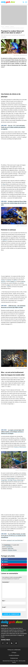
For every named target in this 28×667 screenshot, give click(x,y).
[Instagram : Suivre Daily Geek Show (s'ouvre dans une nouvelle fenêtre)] (7, 643)
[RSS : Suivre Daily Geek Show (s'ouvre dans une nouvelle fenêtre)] (11, 643)
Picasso (15, 480)
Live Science (9, 546)
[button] (26, 2)
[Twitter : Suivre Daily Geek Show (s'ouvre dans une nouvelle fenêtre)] (16, 643)
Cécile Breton (7, 545)
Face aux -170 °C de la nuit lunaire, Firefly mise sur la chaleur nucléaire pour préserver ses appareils (13, 127)
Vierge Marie (4, 480)
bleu (12, 548)
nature (9, 548)
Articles (15, 550)
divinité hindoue (11, 478)
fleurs (4, 184)
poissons (3, 281)
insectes (9, 279)
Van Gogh (10, 480)
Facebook (6, 559)
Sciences (10, 550)
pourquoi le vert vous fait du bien (15, 540)
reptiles (15, 279)
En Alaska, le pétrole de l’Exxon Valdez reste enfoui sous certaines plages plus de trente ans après (13, 203)
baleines (23, 281)
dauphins (12, 281)
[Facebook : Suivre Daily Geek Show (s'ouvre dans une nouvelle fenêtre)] (2, 643)
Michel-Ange (20, 480)
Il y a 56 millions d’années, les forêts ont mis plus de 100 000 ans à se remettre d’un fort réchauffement (13, 535)
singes (8, 285)
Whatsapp (6, 570)
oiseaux (3, 279)
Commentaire (5, 582)
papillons (5, 239)
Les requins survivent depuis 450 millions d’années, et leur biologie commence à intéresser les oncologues (12, 431)
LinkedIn (6, 561)
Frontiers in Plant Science (20, 446)
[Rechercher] (23, 2)
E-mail (4, 607)
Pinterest (6, 564)
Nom (3, 600)
